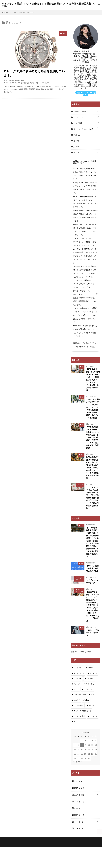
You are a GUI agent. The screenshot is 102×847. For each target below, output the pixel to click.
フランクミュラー (80, 694)
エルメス (77, 684)
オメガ (75, 169)
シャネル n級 (78, 183)
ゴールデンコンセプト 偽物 (84, 266)
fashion (90, 667)
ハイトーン (93, 716)
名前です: (77, 51)
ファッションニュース (83, 129)
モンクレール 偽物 (80, 197)
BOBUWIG (77, 326)
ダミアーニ (92, 705)
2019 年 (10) (79, 829)
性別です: (88, 54)
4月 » (80, 762)
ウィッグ (78, 117)
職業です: (77, 56)
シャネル (90, 678)
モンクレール (88, 689)
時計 (76, 135)
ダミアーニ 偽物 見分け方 (82, 711)
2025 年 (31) (79, 788)
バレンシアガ (89, 684)
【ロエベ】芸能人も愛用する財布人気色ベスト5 (93, 568)
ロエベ (76, 689)
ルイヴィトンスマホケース (92, 581)
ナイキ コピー (78, 238)
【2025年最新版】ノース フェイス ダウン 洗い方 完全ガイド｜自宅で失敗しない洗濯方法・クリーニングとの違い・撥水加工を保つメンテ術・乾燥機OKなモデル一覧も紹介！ (92, 606)
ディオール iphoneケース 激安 (85, 308)
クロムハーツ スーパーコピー (84, 224)
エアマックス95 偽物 (81, 280)
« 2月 (75, 762)
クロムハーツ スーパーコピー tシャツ (93, 632)
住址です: (77, 60)
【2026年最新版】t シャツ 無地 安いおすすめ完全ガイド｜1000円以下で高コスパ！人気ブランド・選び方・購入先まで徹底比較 (93, 379)
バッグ (77, 123)
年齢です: (77, 54)
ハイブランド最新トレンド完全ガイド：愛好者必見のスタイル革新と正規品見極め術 (46, 4)
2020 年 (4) (78, 822)
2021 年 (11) (79, 815)
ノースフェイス (79, 673)
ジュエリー (77, 678)
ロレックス (45, 82)
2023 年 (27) (79, 802)
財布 (76, 147)
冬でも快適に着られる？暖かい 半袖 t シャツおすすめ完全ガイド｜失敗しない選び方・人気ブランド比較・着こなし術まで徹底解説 (93, 437)
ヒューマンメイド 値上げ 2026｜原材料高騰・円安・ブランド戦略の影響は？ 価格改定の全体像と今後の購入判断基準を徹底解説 (93, 498)
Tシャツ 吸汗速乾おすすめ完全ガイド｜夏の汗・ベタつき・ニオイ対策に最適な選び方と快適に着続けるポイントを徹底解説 (93, 409)
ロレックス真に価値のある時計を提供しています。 (34, 73)
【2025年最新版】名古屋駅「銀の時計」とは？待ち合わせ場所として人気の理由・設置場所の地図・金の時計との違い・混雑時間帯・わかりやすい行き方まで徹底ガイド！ (92, 542)
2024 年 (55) (79, 795)
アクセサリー (80, 111)
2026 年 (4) (78, 781)
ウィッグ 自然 (78, 705)
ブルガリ (77, 700)
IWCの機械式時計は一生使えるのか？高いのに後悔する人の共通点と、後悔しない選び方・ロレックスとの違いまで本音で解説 (92, 467)
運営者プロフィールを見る (86, 94)
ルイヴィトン (78, 667)
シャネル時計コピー (81, 210)
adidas (87, 700)
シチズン (94, 694)
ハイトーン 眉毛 (79, 716)
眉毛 (75, 721)
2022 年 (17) (79, 808)
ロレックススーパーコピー (83, 294)
